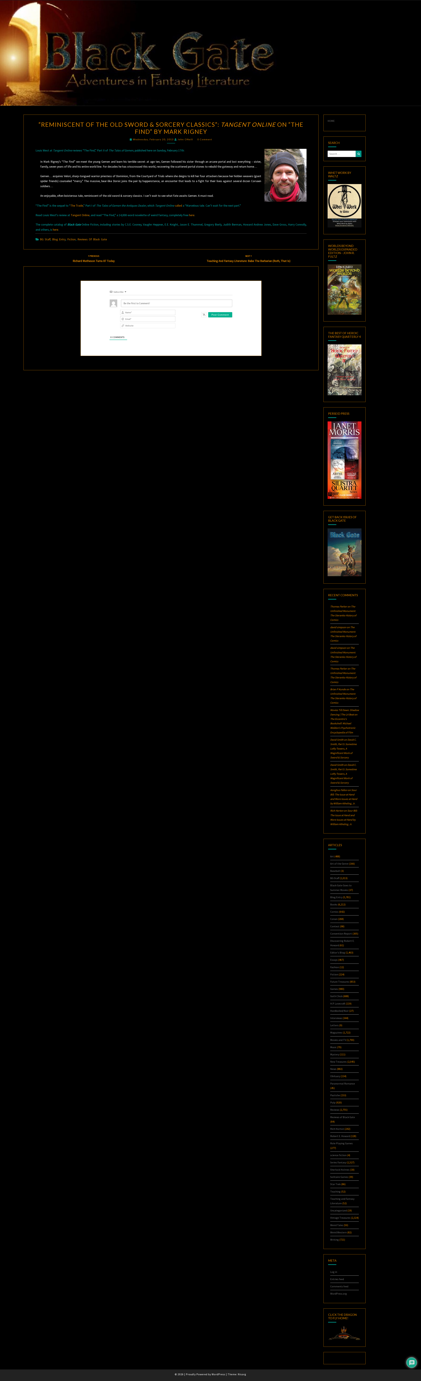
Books (333, 904)
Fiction (71, 239)
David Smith (337, 739)
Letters (334, 1025)
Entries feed (337, 1279)
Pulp (332, 1102)
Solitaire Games (339, 1177)
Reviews (334, 1109)
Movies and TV (338, 1040)
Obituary (335, 1076)
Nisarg (242, 1374)
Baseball (335, 870)
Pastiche (335, 1095)
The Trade (76, 205)
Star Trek (335, 1184)
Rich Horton (337, 1128)
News (333, 1069)
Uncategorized (338, 1210)
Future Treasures (339, 981)
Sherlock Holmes (339, 1169)
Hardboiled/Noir (339, 1010)
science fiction (338, 1155)
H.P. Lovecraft (337, 1003)
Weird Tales (336, 1225)
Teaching (335, 1191)
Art (332, 856)
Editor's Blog (337, 952)
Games (334, 989)
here (191, 215)
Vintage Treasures (340, 1217)
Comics (334, 911)
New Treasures (338, 1061)
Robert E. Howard (340, 1136)
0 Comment (204, 139)
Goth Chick (336, 996)
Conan (333, 919)
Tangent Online (80, 215)
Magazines (336, 1032)
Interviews (336, 1018)
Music (333, 1047)
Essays (334, 959)
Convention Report (341, 933)
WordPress (218, 1374)
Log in (333, 1272)
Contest (334, 926)
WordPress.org (338, 1293)
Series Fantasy (338, 1162)
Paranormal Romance (342, 1083)
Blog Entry (58, 239)
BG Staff (45, 239)
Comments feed (339, 1286)
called (178, 205)
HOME (331, 120)
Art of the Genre (339, 863)
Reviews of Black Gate (92, 239)
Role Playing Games (341, 1143)
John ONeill (185, 139)
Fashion (334, 967)
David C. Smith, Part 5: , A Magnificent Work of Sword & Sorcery (343, 748)
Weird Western (338, 1232)
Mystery (334, 1054)
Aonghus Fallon (338, 790)
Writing (334, 1239)
